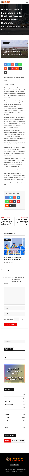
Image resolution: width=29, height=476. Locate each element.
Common (21, 440)
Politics (7, 417)
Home (4, 26)
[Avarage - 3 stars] (7, 277)
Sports (6, 421)
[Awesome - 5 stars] (10, 277)
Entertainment (9, 404)
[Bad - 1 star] (4, 277)
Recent (7, 440)
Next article (24, 217)
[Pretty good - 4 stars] (8, 277)
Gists (6, 411)
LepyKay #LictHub (18, 471)
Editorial (7, 398)
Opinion (7, 414)
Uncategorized (9, 424)
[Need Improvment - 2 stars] (5, 277)
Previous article (6, 217)
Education (9, 26)
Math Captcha (7, 319)
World (6, 427)
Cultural (7, 395)
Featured (7, 408)
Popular (14, 440)
